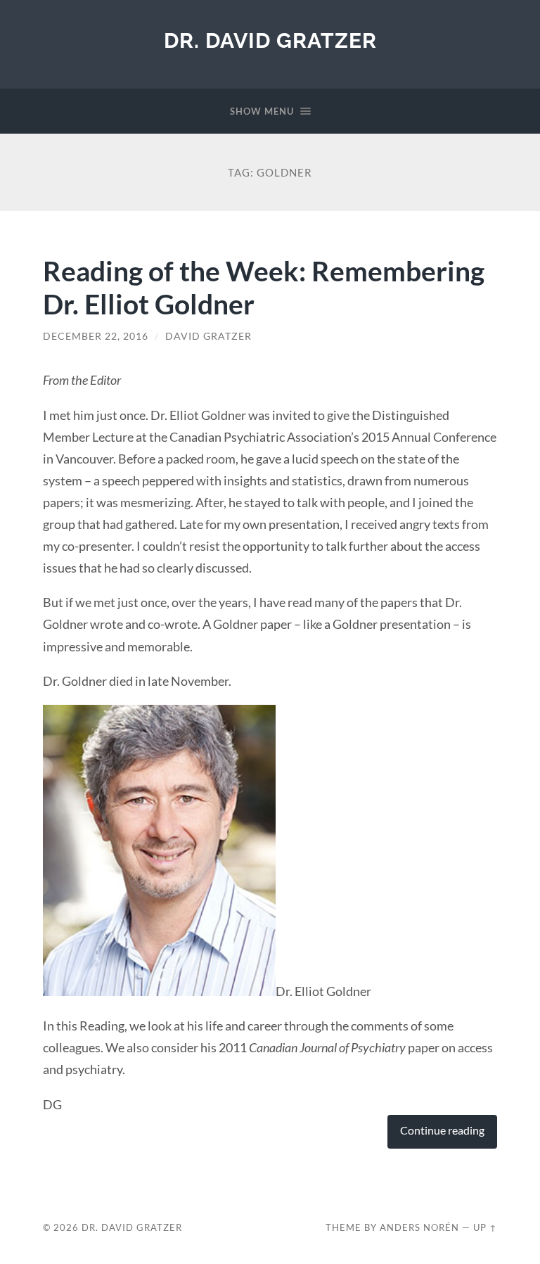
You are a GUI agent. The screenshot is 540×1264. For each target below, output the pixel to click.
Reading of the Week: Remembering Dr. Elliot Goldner (263, 287)
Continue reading (442, 1130)
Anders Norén (419, 1227)
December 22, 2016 (95, 336)
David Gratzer (208, 336)
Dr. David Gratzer (270, 40)
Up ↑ (485, 1227)
